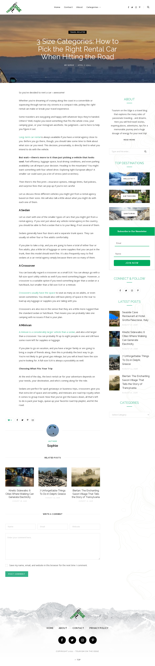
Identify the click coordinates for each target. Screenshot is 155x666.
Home (57, 7)
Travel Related (77, 32)
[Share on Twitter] (8, 109)
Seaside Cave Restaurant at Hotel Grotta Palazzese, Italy (135, 316)
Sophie (71, 65)
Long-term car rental (30, 137)
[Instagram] (82, 640)
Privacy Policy (98, 628)
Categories (92, 7)
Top (78, 659)
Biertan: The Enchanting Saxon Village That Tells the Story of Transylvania (86, 494)
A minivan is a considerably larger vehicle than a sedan (47, 331)
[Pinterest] (8, 117)
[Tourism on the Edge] (14, 7)
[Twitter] (72, 640)
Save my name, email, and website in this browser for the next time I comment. (48, 565)
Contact (68, 7)
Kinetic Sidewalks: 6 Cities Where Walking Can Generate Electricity (19, 494)
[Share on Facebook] (8, 102)
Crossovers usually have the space (37, 292)
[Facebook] (62, 640)
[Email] (8, 125)
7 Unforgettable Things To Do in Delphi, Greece (135, 360)
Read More (129, 140)
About (79, 7)
